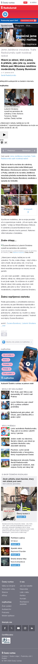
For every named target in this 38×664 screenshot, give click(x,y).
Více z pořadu (9, 426)
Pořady (5, 369)
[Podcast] (2, 142)
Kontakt (23, 599)
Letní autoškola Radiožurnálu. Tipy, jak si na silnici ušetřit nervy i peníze (24, 430)
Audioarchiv (6, 609)
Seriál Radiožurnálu (8, 75)
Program (19, 25)
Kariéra (22, 595)
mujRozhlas (5, 349)
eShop (4, 595)
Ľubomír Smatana (29, 323)
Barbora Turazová (18, 252)
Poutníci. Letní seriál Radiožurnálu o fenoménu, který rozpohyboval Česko (22, 452)
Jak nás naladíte (26, 586)
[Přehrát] (4, 135)
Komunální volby (8, 589)
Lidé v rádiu (24, 592)
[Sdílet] (6, 142)
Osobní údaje (14, 656)
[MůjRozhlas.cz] (4, 86)
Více (29, 25)
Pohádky (6, 364)
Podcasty (5, 612)
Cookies (4, 656)
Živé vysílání (7, 373)
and (3, 326)
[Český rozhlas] (8, 2)
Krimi (5, 360)
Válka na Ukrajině (8, 586)
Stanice (5, 592)
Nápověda (24, 589)
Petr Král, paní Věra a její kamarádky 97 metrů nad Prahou (22, 394)
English (4, 658)
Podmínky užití (26, 656)
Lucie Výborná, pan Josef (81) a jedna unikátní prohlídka (22, 404)
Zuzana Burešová (13, 323)
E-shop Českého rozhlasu (15, 474)
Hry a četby (7, 355)
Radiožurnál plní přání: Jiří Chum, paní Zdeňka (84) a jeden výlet (22, 414)
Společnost (6, 25)
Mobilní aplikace (8, 616)
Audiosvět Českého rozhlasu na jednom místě (17, 383)
